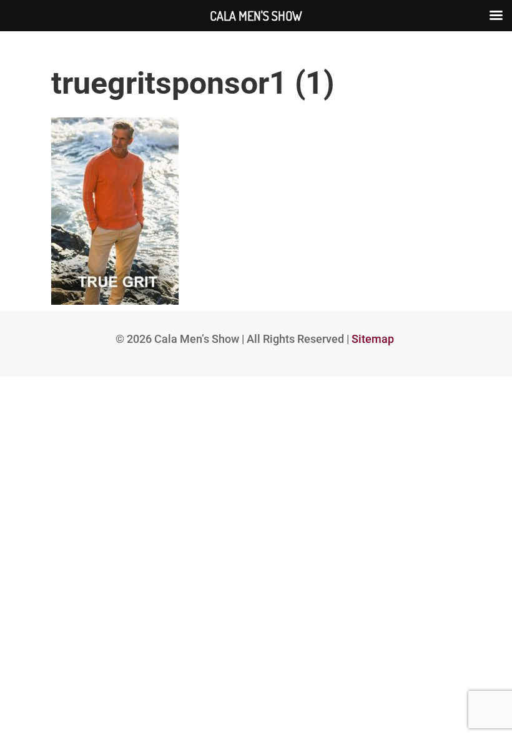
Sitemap (373, 338)
